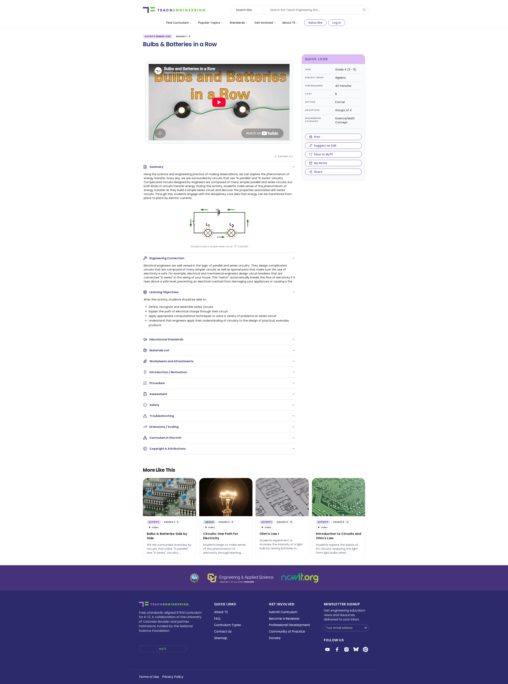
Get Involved (263, 23)
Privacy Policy (172, 677)
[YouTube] (327, 649)
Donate (275, 638)
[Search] (364, 10)
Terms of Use (149, 677)
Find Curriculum (177, 23)
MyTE (162, 649)
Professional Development (289, 625)
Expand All (285, 156)
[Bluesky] (356, 649)
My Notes (320, 163)
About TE (288, 23)
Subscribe (315, 23)
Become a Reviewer (284, 618)
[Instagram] (346, 649)
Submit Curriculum (283, 612)
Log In (336, 23)
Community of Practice (287, 631)
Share (318, 172)
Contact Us (223, 631)
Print (317, 137)
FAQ (217, 618)
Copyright (242, 246)
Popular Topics (209, 23)
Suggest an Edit (325, 146)
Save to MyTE (323, 154)
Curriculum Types (227, 625)
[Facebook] (337, 649)
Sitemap (220, 638)
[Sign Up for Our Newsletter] (365, 628)
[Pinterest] (365, 649)
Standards (237, 23)
